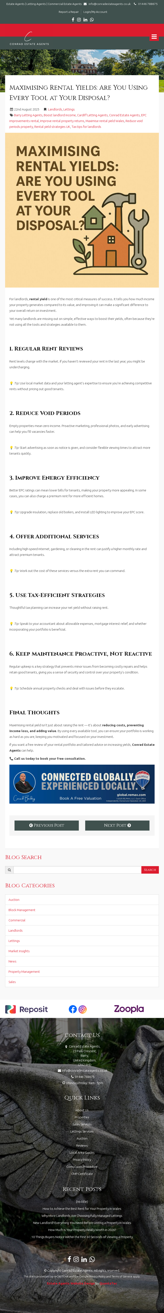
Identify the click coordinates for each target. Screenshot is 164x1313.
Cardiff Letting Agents (92, 115)
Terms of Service (121, 1276)
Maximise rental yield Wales (105, 121)
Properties (82, 1117)
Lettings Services (82, 1131)
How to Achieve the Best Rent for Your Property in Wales (82, 1208)
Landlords (55, 109)
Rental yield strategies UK (52, 126)
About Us (82, 1110)
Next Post (115, 825)
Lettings (69, 109)
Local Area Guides (82, 1152)
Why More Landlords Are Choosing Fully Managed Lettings (82, 1216)
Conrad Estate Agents (124, 115)
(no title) (82, 1201)
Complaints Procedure (82, 1166)
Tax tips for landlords (86, 126)
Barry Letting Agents (28, 115)
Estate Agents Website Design (71, 1283)
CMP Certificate (82, 1174)
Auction (14, 899)
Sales (12, 982)
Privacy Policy (82, 1159)
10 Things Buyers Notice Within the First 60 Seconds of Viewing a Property (82, 1237)
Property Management (24, 971)
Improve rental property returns (62, 121)
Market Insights (19, 951)
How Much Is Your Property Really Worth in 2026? (82, 1230)
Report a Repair (69, 11)
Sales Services (82, 1124)
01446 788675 (147, 4)
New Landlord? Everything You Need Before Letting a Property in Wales (82, 1223)
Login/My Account (95, 11)
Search (150, 870)
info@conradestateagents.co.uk (110, 4)
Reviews (82, 1145)
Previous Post (48, 825)
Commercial (17, 920)
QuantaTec (108, 1283)
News (12, 961)
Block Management (22, 910)
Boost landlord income (60, 115)
